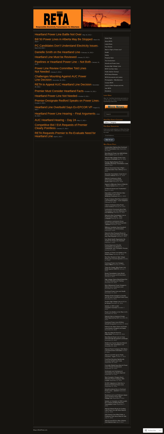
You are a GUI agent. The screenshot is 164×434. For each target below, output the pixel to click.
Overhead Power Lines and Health (115, 291)
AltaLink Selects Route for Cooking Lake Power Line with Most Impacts (115, 409)
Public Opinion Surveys (112, 71)
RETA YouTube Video (111, 69)
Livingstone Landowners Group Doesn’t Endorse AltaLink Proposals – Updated (116, 222)
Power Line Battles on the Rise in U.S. (116, 312)
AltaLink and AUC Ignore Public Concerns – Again (114, 355)
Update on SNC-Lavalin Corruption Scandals (112, 306)
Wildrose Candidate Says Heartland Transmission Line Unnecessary (115, 228)
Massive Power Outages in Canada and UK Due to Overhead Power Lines (116, 296)
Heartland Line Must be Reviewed (55, 57)
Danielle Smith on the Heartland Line (57, 52)
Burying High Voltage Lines (113, 66)
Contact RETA (109, 82)
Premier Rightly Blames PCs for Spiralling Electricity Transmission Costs (116, 162)
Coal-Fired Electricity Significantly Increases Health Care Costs (114, 360)
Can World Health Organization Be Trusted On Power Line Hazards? (115, 240)
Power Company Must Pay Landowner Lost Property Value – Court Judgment (116, 199)
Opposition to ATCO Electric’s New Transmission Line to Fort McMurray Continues (115, 194)
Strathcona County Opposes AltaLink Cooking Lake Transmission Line (116, 343)
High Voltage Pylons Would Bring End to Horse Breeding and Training (116, 280)
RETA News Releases (111, 74)
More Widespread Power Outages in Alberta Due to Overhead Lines (115, 286)
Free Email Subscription (111, 126)
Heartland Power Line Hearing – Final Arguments (65, 113)
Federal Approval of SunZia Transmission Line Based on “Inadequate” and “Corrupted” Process (116, 246)
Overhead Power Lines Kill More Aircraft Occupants (114, 323)
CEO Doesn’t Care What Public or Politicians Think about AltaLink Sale (115, 415)
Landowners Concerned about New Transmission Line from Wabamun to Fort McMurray (115, 211)
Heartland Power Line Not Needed (56, 95)
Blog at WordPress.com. (40, 430)
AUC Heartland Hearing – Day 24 (55, 120)
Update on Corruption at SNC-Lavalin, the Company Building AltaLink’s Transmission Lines (116, 402)
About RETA (108, 41)
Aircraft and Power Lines (112, 63)
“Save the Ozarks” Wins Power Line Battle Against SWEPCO (115, 268)
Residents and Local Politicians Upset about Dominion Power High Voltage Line (116, 396)
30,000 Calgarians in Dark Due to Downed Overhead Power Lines (115, 383)
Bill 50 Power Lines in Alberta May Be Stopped (63, 39)
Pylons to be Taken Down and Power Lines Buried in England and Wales (116, 327)
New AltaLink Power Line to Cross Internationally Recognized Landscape (116, 337)
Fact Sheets (108, 47)
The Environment (110, 60)
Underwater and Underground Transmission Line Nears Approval (115, 372)
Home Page (108, 38)
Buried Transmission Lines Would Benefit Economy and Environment (115, 274)
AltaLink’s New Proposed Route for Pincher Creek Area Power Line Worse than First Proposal (116, 234)
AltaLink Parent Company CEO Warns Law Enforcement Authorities (116, 349)
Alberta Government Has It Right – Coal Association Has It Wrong (115, 168)
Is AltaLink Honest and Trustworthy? (115, 188)
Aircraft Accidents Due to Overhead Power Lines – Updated (115, 389)
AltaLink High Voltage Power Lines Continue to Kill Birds (115, 158)
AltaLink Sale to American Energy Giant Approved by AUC (115, 317)
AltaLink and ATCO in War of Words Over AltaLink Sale (115, 421)
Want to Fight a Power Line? (113, 49)
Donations (108, 91)
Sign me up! (109, 139)
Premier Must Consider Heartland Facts (59, 91)
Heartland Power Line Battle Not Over (58, 34)
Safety (107, 55)
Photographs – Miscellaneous (113, 80)
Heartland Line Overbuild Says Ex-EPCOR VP (63, 107)
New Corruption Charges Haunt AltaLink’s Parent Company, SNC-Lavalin (115, 378)
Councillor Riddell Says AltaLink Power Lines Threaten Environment (116, 366)
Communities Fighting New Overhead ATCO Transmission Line (116, 148)
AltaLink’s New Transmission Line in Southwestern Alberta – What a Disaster (115, 217)
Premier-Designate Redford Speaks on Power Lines (67, 100)
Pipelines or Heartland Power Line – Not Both (63, 61)
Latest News (108, 44)
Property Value (109, 58)
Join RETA (108, 88)
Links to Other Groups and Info (114, 85)
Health (107, 52)
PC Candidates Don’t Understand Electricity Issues (66, 45)
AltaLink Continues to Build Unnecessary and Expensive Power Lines (113, 180)
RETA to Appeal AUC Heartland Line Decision (63, 84)
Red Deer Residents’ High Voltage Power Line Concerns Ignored (115, 257)
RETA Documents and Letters (113, 77)
